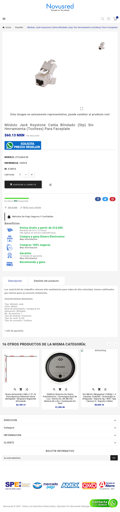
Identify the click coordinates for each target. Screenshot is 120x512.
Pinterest (112, 199)
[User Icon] (108, 19)
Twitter (105, 199)
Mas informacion (28, 239)
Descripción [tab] (15, 281)
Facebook (98, 199)
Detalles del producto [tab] (46, 281)
